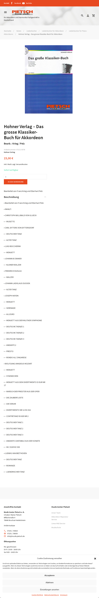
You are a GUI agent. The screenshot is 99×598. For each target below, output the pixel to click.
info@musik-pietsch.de (16, 536)
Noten (18, 31)
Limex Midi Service (58, 523)
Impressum (63, 595)
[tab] (25, 334)
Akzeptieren (49, 575)
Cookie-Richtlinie (37, 595)
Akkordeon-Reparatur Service (59, 518)
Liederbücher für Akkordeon (53, 31)
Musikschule (56, 527)
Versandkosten (22, 164)
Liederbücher (32, 31)
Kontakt (6, 3)
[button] (95, 558)
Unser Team (56, 513)
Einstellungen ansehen (49, 589)
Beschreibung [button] (11, 197)
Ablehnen (49, 582)
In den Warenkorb (15, 182)
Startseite (7, 31)
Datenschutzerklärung (51, 595)
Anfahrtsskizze (9, 525)
